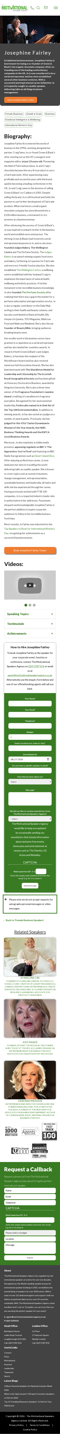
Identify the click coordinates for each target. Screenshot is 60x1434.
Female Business (14, 114)
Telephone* (30, 721)
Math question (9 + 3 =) (16, 1215)
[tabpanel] (30, 585)
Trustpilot (29, 1307)
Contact (7, 1353)
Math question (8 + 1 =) (24, 871)
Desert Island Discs (44, 455)
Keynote (8, 1364)
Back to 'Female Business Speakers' (24, 920)
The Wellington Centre (29, 270)
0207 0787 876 (36, 666)
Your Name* (30, 698)
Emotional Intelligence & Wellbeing (22, 119)
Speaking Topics (18, 614)
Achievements (17, 633)
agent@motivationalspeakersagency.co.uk (30, 675)
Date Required (30, 754)
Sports (7, 1376)
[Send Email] (46, 7)
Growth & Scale (34, 114)
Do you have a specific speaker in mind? (30, 765)
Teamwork (8, 1372)
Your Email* (30, 710)
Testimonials (15, 623)
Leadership (9, 1368)
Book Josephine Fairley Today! (21, 100)
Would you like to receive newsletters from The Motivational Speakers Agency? (30, 812)
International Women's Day (18, 125)
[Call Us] (32, 8)
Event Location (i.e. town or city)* (30, 743)
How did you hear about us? (30, 777)
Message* (30, 790)
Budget (30, 732)
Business (50, 114)
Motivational (9, 1360)
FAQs (6, 1356)
